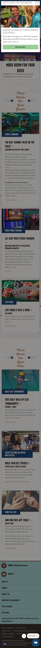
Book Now (20, 47)
